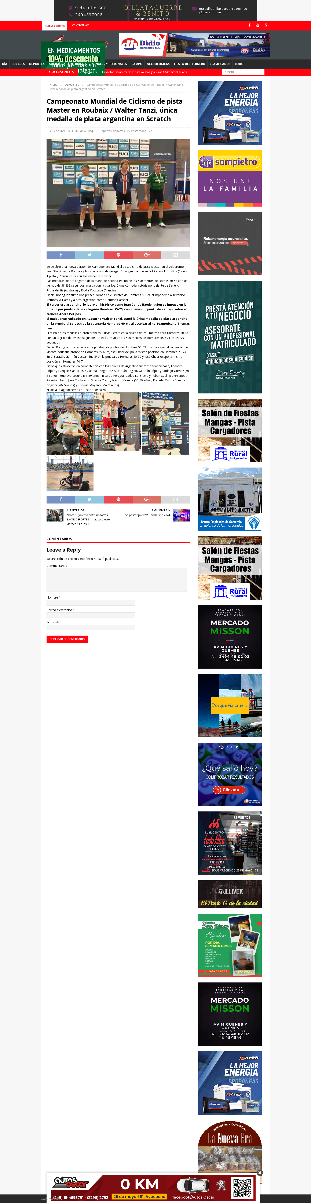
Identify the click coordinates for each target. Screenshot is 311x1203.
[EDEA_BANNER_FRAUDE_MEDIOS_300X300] (230, 273)
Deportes (37, 64)
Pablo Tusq (85, 131)
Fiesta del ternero (189, 64)
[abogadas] (155, 19)
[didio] (194, 55)
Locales (18, 64)
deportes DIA (121, 131)
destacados (138, 131)
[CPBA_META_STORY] (230, 391)
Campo (136, 64)
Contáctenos (80, 25)
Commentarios (57, 566)
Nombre (53, 597)
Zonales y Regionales (109, 64)
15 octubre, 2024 (62, 131)
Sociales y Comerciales (68, 64)
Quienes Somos (54, 26)
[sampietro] (230, 204)
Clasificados (220, 64)
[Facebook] (249, 25)
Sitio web (53, 622)
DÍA (4, 64)
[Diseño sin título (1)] (230, 975)
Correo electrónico (60, 610)
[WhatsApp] (266, 25)
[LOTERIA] (230, 804)
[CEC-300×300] (230, 528)
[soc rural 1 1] (230, 460)
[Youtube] (257, 25)
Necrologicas (158, 64)
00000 (239, 64)
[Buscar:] (243, 72)
